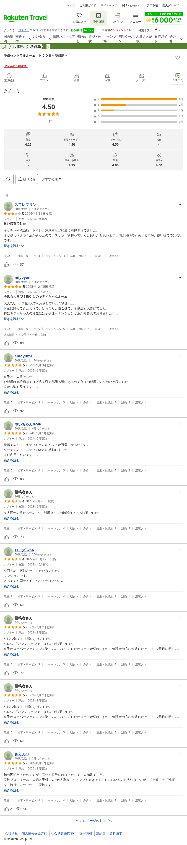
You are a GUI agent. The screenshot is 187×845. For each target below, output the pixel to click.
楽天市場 (152, 5)
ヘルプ (71, 5)
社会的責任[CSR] (63, 833)
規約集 (101, 833)
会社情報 (11, 833)
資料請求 (115, 833)
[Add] (177, 57)
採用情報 (85, 833)
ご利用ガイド (88, 5)
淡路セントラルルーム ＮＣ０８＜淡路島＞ (36, 55)
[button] (27, 206)
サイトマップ (109, 5)
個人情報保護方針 (34, 833)
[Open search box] (9, 179)
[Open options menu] (180, 204)
